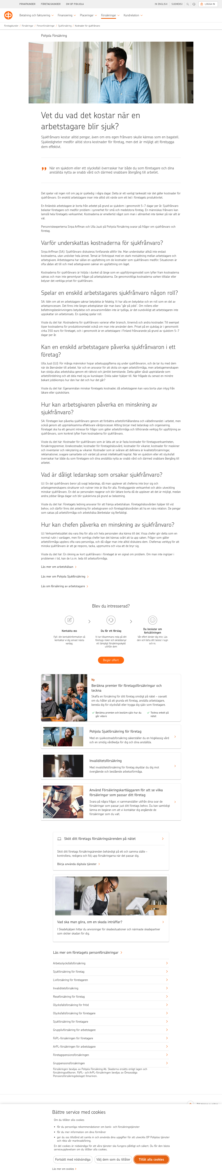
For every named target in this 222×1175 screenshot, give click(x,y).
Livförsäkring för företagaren (70, 980)
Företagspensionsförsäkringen (71, 1055)
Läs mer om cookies (63, 1168)
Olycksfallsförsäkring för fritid (71, 1005)
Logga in (210, 4)
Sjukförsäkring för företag (68, 971)
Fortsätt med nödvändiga (73, 1159)
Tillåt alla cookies (151, 1159)
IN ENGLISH (161, 4)
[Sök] (188, 4)
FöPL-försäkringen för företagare (73, 1038)
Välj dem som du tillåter (113, 1159)
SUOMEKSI (177, 4)
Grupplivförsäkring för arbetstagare (74, 1030)
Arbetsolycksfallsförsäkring (69, 963)
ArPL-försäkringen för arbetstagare (74, 1046)
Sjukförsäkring (64, 25)
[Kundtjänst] (194, 4)
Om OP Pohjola (75, 4)
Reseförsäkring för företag (69, 996)
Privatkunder (27, 4)
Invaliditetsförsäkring (65, 988)
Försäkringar (27, 25)
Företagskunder (51, 4)
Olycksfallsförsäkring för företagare (74, 1013)
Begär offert (111, 660)
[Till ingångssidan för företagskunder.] (8, 15)
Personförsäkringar (46, 25)
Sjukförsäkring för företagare (70, 1021)
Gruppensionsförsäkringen (69, 1063)
